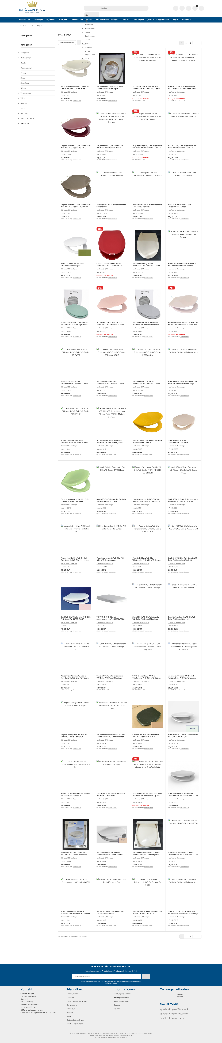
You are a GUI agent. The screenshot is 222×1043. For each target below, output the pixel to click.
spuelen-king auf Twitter (172, 1017)
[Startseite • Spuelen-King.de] (32, 12)
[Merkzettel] (188, 8)
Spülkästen (139, 20)
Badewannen (77, 20)
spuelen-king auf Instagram (174, 1013)
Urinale (150, 20)
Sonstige (186, 20)
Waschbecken (162, 20)
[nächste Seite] (195, 42)
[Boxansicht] (79, 42)
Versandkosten (77, 100)
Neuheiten (50, 20)
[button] (91, 35)
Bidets (23, 63)
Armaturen (62, 20)
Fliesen (114, 20)
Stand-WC (25, 113)
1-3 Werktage (72, 92)
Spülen (126, 20)
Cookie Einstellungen (75, 1024)
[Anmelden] (182, 8)
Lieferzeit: (64, 92)
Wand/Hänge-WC (28, 118)
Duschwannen (26, 68)
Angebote (38, 20)
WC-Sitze (25, 123)
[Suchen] (145, 8)
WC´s (175, 20)
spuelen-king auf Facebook (174, 1009)
